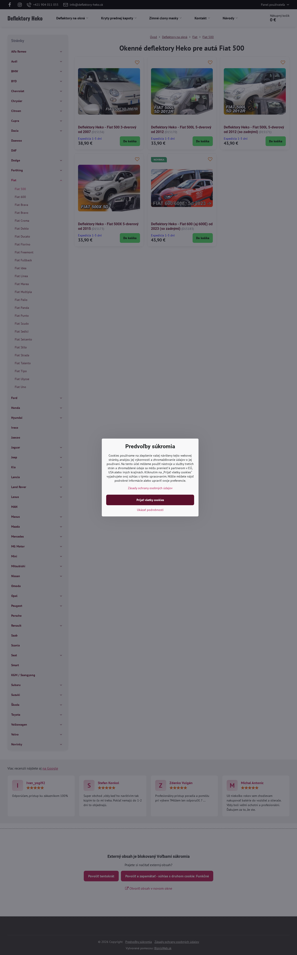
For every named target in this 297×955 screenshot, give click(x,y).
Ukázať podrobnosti (150, 510)
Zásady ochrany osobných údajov (150, 488)
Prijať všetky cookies (150, 500)
